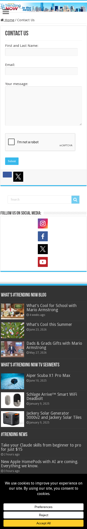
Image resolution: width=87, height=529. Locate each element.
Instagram (43, 224)
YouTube (43, 263)
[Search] (75, 200)
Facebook (43, 237)
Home (9, 20)
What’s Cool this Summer (49, 324)
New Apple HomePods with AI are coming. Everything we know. (39, 463)
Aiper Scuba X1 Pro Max (48, 375)
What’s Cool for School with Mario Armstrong (51, 307)
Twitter (43, 250)
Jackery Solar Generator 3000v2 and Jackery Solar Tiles (53, 415)
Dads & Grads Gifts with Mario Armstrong (54, 345)
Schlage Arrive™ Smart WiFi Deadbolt (51, 396)
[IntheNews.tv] (43, 6)
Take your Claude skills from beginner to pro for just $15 (41, 447)
